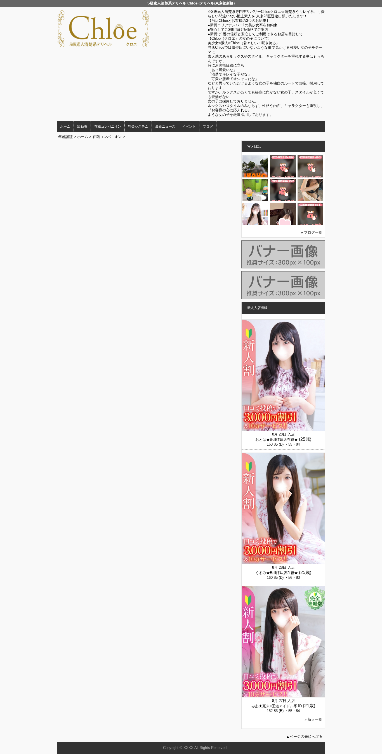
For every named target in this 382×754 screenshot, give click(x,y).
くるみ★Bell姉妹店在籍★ (276, 573)
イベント (189, 126)
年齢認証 (65, 137)
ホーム (65, 126)
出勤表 (82, 126)
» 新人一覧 (313, 719)
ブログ (208, 126)
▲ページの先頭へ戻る (304, 736)
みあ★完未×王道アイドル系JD (276, 706)
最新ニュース (165, 126)
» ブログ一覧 (311, 232)
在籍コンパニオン (107, 126)
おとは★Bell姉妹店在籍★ (276, 439)
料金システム (138, 126)
